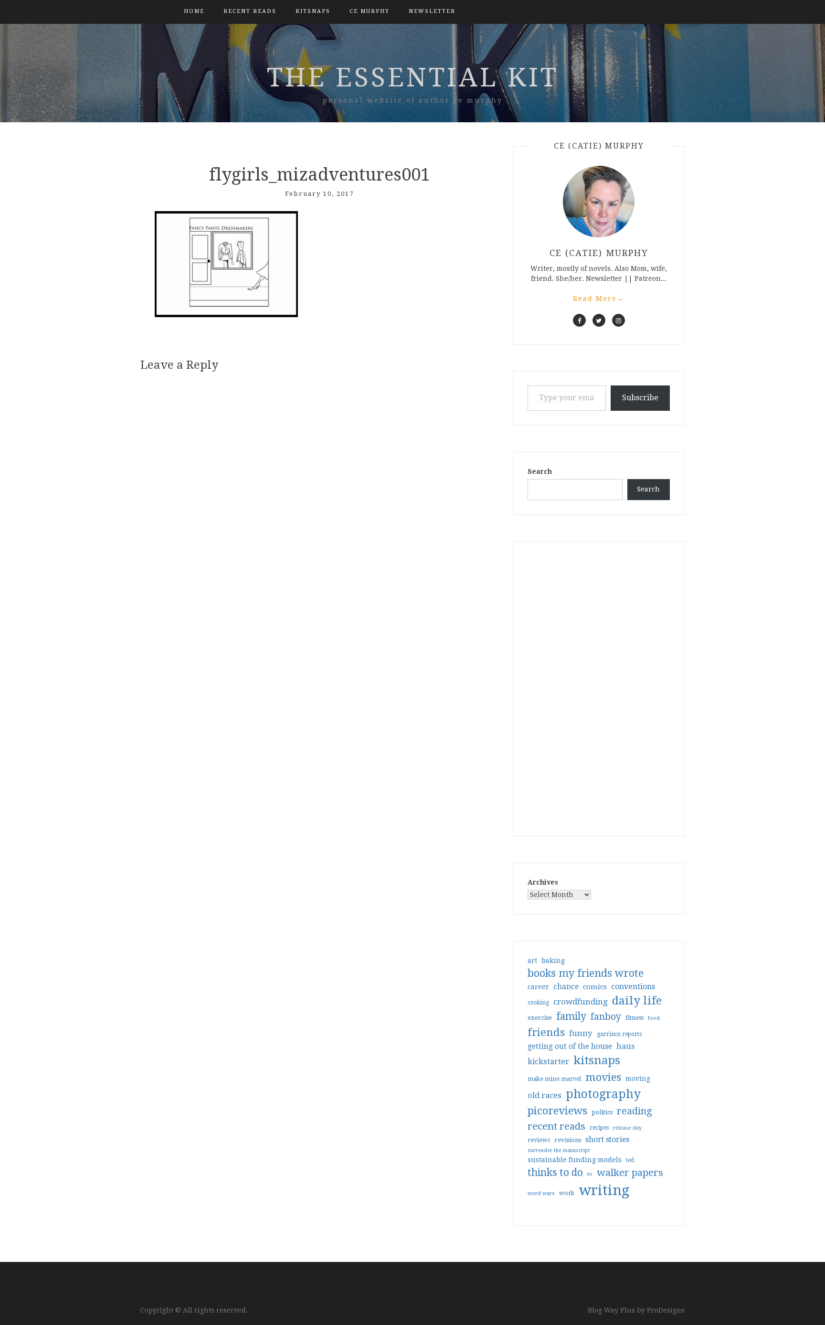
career (538, 987)
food (654, 1018)
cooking (538, 1002)
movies (603, 1077)
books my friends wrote (586, 973)
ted (630, 1160)
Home (194, 11)
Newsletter (432, 11)
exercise (540, 1017)
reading (634, 1111)
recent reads (556, 1126)
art (532, 960)
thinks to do (555, 1172)
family (571, 1016)
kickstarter (548, 1061)
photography (603, 1094)
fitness (634, 1017)
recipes (599, 1127)
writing (604, 1190)
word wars (541, 1193)
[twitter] (598, 320)
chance (566, 987)
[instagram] (618, 320)
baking (553, 960)
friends (546, 1032)
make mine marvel (554, 1079)
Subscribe (640, 397)
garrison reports (619, 1034)
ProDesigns (666, 1310)
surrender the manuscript (559, 1150)
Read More (598, 298)
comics (595, 987)
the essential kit (413, 77)
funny (580, 1033)
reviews (539, 1139)
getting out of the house (570, 1046)
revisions (567, 1139)
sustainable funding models (575, 1160)
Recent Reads (249, 11)
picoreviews (557, 1110)
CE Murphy (369, 11)
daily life (637, 1000)
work (566, 1193)
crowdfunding (580, 1001)
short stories (607, 1139)
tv (589, 1174)
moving (637, 1078)
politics (602, 1112)
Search (540, 471)
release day (627, 1128)
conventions (633, 986)
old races (544, 1095)
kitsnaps (313, 11)
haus (625, 1046)
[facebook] (579, 320)
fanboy (606, 1016)
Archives (543, 882)
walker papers (630, 1172)
